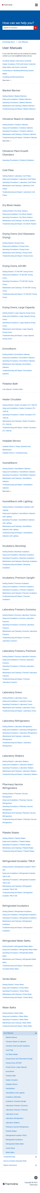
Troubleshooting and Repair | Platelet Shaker (18, 851)
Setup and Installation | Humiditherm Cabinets (18, 472)
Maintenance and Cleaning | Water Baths (16, 1023)
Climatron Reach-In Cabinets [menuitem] (16, 1042)
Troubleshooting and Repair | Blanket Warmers (19, 109)
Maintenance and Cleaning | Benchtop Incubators (19, 561)
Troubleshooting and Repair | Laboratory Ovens (19, 711)
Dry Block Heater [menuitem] (12, 1054)
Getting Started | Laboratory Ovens (14, 698)
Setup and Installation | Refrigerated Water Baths (19, 950)
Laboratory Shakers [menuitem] (13, 1123)
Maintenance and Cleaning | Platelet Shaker (17, 848)
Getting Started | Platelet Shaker (14, 838)
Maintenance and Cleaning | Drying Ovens (17, 253)
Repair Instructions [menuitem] (10, 1165)
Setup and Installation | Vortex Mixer (15, 988)
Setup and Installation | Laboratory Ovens (17, 701)
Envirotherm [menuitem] (10, 1071)
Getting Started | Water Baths (12, 1013)
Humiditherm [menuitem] (10, 1088)
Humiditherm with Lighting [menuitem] (15, 1093)
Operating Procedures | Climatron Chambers (18, 160)
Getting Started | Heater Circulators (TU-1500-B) (19, 405)
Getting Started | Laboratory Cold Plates (16, 176)
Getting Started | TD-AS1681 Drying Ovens (17, 272)
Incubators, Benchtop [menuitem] (13, 1097)
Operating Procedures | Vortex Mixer (15, 991)
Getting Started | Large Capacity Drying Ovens (18, 313)
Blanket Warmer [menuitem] (11, 1037)
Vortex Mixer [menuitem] (10, 1148)
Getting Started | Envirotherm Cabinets (16, 354)
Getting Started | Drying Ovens (13, 243)
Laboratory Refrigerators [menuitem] (14, 1118)
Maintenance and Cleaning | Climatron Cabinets (19, 134)
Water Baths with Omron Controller (14, 67)
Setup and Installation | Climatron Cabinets (17, 128)
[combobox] (18, 28)
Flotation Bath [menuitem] (11, 1076)
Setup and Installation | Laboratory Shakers (17, 765)
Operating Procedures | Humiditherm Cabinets (18, 475)
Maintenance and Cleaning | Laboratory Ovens (18, 708)
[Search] (36, 28)
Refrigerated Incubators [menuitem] (14, 1140)
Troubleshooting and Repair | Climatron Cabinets (19, 137)
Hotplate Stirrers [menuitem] (12, 1084)
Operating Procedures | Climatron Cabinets (17, 131)
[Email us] (36, 1177)
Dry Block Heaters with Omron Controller (16, 61)
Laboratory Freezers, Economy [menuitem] (17, 1106)
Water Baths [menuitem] (10, 1152)
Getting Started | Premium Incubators (15, 583)
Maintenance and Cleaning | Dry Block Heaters (18, 221)
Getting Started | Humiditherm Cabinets (16, 469)
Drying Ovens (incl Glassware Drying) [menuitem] (19, 1059)
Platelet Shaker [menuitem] (11, 1131)
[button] (36, 1033)
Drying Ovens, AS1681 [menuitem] (14, 1063)
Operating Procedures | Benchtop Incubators (18, 558)
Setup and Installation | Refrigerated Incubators (19, 915)
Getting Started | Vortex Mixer (13, 985)
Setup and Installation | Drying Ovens (15, 246)
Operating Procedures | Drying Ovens (15, 249)
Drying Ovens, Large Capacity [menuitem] (16, 1067)
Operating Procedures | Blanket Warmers (17, 102)
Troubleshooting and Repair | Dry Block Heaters (19, 224)
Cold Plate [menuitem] (9, 1050)
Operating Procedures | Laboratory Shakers (18, 768)
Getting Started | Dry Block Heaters (15, 211)
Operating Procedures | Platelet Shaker (16, 845)
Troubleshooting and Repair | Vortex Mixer (17, 997)
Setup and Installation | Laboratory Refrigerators (19, 730)
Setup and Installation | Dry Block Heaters (17, 214)
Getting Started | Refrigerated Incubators (17, 911)
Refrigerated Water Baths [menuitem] (15, 1144)
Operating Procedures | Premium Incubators (18, 590)
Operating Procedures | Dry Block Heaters (17, 217)
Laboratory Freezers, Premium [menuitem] (17, 1110)
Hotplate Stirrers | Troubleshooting (14, 453)
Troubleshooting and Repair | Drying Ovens (17, 256)
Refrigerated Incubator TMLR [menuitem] (16, 1135)
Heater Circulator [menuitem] (12, 1080)
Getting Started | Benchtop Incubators (15, 552)
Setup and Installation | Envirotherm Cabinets (18, 358)
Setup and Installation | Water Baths (15, 1016)
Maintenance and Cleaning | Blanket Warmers (18, 106)
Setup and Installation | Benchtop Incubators (18, 555)
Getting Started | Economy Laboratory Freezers (19, 615)
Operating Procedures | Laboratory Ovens (17, 704)
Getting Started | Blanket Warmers (14, 96)
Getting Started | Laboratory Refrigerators (17, 726)
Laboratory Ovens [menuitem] (12, 1114)
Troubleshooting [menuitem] (9, 1157)
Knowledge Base (8, 42)
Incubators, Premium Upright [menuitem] (16, 1101)
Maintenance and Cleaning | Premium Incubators (19, 593)
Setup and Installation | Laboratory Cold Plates (19, 179)
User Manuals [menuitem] (8, 1033)
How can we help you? (18, 23)
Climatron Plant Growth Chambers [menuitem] (18, 1046)
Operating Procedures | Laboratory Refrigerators (19, 733)
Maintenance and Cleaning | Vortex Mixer (17, 994)
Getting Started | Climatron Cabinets (15, 125)
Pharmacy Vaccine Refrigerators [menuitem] (17, 1127)
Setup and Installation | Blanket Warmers (16, 99)
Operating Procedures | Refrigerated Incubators (19, 918)
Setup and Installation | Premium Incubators (18, 587)
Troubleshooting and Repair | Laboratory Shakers (19, 774)
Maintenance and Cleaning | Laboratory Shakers (19, 771)
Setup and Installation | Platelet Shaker (16, 841)
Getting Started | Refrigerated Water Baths (17, 946)
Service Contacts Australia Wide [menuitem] (14, 1161)
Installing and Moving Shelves (13, 77)
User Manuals (23, 42)
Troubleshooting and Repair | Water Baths (17, 1026)
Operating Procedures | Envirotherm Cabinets (18, 361)
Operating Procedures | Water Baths (15, 1020)
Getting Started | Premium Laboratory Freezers (19, 656)
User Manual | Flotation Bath (12, 389)
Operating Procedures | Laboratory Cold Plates (19, 182)
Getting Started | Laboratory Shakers (15, 761)
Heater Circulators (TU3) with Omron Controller (19, 64)
